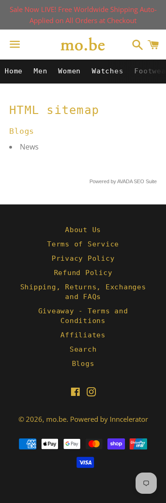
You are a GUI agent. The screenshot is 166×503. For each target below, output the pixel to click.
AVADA (124, 181)
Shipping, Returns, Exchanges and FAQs (83, 292)
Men (40, 71)
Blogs (83, 363)
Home (14, 71)
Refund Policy (83, 273)
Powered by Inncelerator (109, 419)
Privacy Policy (83, 258)
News (29, 147)
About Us (83, 230)
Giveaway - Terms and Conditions (83, 316)
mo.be (56, 419)
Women (69, 71)
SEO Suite (145, 181)
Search (83, 349)
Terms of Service (83, 244)
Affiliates (83, 335)
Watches (107, 71)
